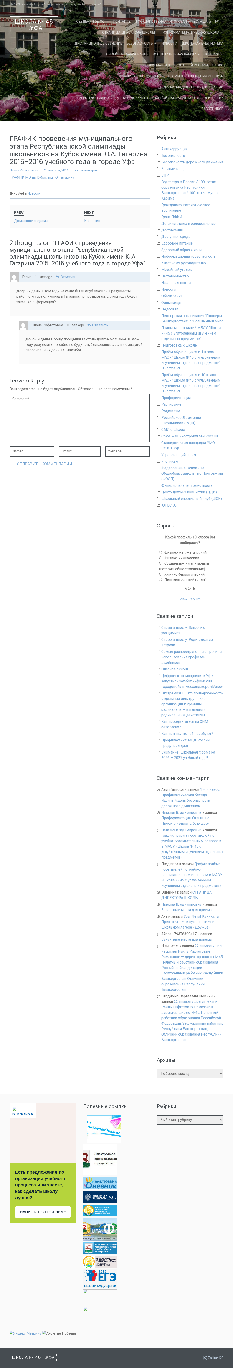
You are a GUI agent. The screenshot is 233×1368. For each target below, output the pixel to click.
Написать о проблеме (43, 1212)
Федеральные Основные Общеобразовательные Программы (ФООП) (192, 473)
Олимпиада (171, 302)
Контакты (122, 22)
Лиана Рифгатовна (24, 170)
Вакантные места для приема (186, 910)
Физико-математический (185, 552)
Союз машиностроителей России (176, 65)
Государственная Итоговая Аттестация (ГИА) (177, 22)
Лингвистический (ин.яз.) (185, 580)
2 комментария (86, 170)
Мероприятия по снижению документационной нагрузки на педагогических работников (151, 103)
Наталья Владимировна (181, 812)
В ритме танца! (174, 169)
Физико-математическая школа (189, 32)
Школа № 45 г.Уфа (34, 25)
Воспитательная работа (175, 54)
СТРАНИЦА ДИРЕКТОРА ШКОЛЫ (128, 32)
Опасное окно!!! (174, 669)
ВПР (165, 175)
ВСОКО (217, 65)
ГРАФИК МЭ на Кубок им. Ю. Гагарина (42, 177)
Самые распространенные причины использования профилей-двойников (191, 657)
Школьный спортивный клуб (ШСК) (191, 499)
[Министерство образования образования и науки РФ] (100, 1202)
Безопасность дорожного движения (192, 162)
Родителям (170, 411)
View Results (190, 599)
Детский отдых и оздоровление (188, 223)
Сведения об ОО (90, 22)
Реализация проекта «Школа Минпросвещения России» (171, 76)
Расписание (171, 404)
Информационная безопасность (188, 256)
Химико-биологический (184, 574)
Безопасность (140, 43)
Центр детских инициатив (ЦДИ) (189, 492)
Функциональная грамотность (187, 485)
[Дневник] (100, 1188)
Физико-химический (181, 558)
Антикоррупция (174, 149)
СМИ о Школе (173, 429)
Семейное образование (127, 54)
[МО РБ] (100, 1215)
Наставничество (175, 276)
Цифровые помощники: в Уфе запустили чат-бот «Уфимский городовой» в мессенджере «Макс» (192, 681)
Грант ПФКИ (171, 217)
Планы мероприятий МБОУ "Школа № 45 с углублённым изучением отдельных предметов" (191, 333)
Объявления (171, 296)
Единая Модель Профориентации (192, 87)
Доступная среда (175, 237)
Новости (169, 43)
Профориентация (176, 398)
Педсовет (169, 309)
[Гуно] (100, 1253)
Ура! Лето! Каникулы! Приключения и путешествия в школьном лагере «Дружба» (190, 921)
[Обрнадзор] (100, 1266)
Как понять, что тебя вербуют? (187, 733)
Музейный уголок (176, 269)
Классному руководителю (183, 263)
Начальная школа (176, 283)
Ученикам (169, 461)
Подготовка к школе (179, 345)
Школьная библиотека (202, 43)
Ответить (68, 277)
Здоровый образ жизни (181, 250)
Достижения (172, 230)
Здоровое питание (177, 243)
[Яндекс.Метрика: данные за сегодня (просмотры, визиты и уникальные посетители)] (25, 1333)
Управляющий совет (178, 455)
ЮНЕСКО (212, 54)
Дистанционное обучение (98, 43)
